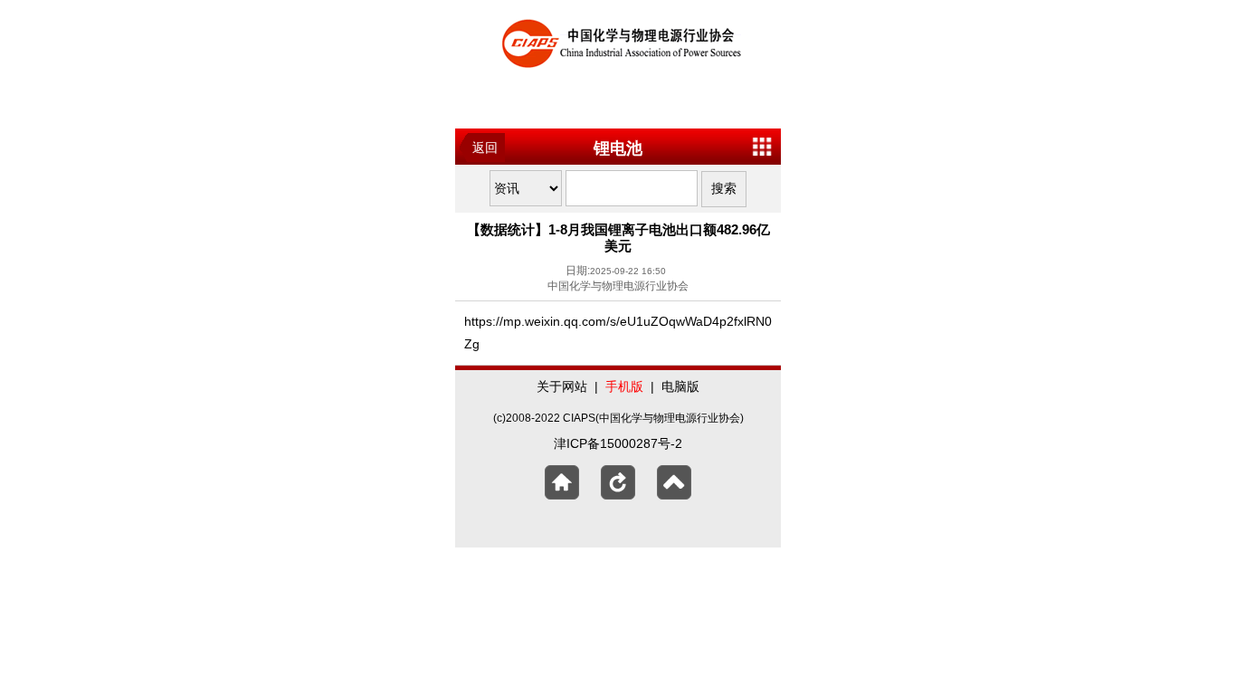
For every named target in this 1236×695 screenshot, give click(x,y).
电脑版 (680, 386)
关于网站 (562, 386)
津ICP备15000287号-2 (618, 443)
